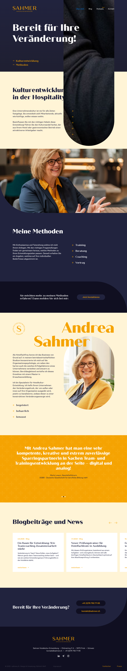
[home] (25, 9)
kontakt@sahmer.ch (54, 651)
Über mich (80, 9)
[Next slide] (115, 523)
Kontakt (111, 9)
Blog (90, 9)
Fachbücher (106, 666)
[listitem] (38, 552)
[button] (62, 496)
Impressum (57, 666)
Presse (119, 666)
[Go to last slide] (110, 523)
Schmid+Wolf (41, 666)
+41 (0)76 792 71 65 (72, 651)
